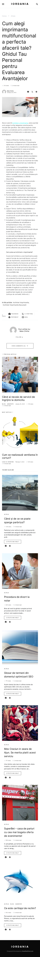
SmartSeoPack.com (27, 951)
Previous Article (10, 354)
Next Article (7, 412)
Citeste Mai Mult (12, 541)
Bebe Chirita (10, 91)
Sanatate (10, 404)
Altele (13, 16)
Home (4, 16)
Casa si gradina (8, 462)
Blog (4, 404)
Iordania (20, 4)
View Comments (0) (19, 346)
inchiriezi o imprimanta (20, 123)
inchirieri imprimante (21, 302)
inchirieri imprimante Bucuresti (14, 305)
